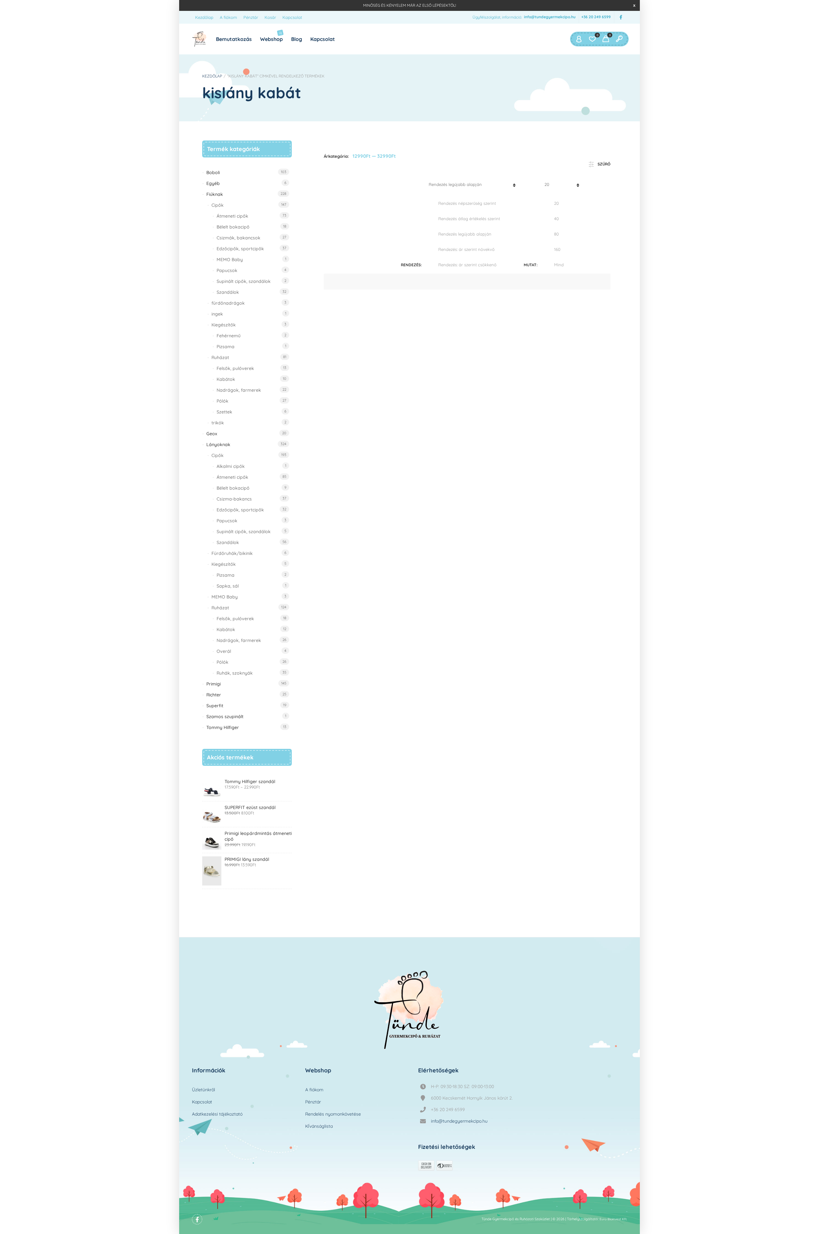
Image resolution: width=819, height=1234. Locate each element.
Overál (224, 651)
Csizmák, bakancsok (238, 238)
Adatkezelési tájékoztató (217, 1114)
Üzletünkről (203, 1090)
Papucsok (227, 270)
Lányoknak (218, 444)
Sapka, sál (228, 586)
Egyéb (213, 183)
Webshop (271, 36)
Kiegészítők (223, 325)
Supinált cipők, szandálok (244, 281)
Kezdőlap (204, 17)
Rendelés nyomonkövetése (333, 1114)
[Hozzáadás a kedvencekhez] (600, 399)
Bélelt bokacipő (233, 227)
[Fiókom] (578, 39)
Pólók (222, 401)
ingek (217, 314)
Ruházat (220, 357)
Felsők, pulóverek (235, 368)
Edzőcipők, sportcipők (240, 249)
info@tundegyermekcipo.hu (550, 17)
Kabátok (226, 379)
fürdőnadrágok (228, 303)
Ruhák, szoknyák (235, 673)
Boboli (213, 172)
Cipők (217, 205)
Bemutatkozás (234, 39)
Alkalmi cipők (231, 466)
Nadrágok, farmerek (239, 390)
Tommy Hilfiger (222, 727)
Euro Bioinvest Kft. (613, 1219)
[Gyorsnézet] (354, 395)
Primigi (213, 684)
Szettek (224, 412)
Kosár (270, 17)
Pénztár (250, 17)
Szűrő (604, 164)
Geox (211, 434)
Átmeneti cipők (232, 216)
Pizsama (226, 346)
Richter (213, 695)
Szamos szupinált (224, 716)
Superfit (214, 706)
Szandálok (228, 292)
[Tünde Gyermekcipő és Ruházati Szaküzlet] (199, 39)
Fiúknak (214, 194)
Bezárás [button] (634, 5)
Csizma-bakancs (234, 499)
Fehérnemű (229, 336)
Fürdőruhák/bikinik (232, 553)
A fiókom (228, 17)
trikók (217, 423)
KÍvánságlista (319, 1126)
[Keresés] (619, 39)
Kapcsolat (292, 17)
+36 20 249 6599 (596, 17)
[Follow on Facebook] (620, 17)
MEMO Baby (230, 259)
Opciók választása (332, 395)
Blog (296, 39)
